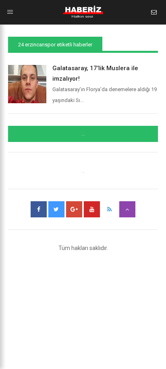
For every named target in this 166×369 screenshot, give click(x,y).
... (83, 134)
